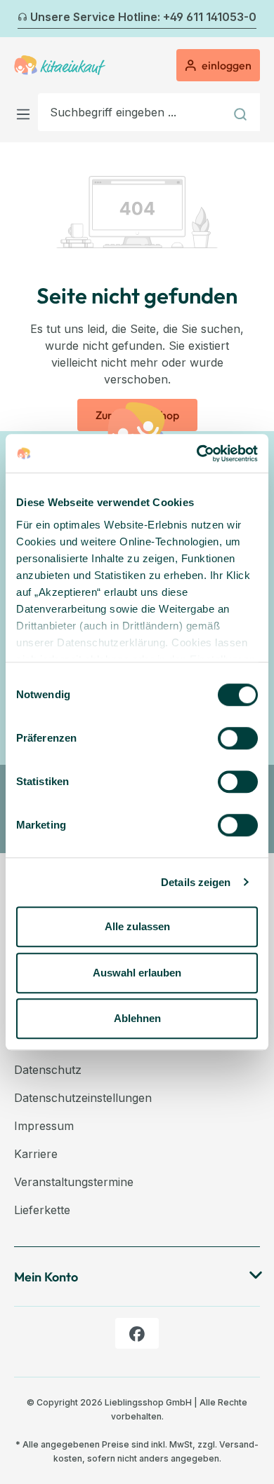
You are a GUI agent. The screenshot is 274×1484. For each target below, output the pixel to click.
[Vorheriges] (22, 19)
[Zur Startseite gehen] (59, 65)
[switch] (238, 738)
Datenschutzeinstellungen (83, 1098)
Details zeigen (195, 882)
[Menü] (26, 112)
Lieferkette (42, 1210)
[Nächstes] (251, 19)
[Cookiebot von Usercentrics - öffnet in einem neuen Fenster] (197, 453)
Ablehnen (137, 1018)
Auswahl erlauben (137, 973)
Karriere (36, 1154)
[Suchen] (242, 112)
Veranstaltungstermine (73, 1182)
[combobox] (131, 112)
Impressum (44, 1126)
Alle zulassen (137, 926)
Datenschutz (47, 1070)
